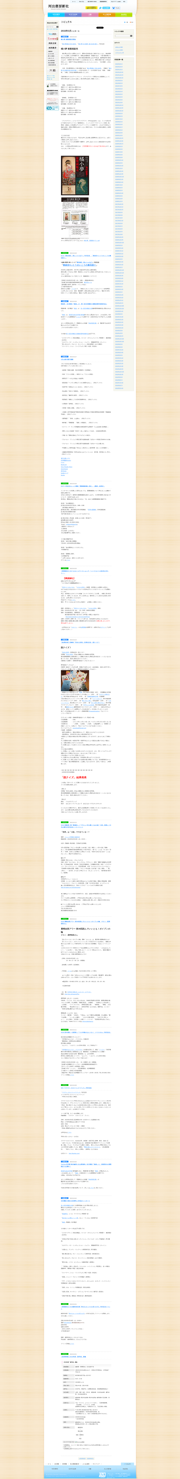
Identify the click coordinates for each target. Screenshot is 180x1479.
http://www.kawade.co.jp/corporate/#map (78, 616)
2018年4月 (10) (119, 193)
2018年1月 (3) (119, 201)
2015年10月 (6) (119, 275)
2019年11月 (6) (119, 141)
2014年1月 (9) (119, 333)
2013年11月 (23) (119, 338)
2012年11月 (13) (119, 371)
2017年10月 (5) (119, 209)
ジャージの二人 (97, 698)
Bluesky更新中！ (116, 7)
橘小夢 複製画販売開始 (68, 39)
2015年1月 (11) (119, 300)
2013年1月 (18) (119, 366)
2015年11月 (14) (119, 272)
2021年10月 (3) (119, 77)
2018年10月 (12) (119, 176)
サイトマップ (96, 1464)
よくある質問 (86, 1464)
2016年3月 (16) (119, 261)
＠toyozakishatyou (87, 1021)
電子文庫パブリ (65, 458)
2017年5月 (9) (119, 223)
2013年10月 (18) (119, 341)
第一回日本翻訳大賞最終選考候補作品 (77, 333)
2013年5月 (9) (119, 355)
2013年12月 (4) (119, 336)
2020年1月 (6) (119, 135)
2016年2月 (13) (119, 264)
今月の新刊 (56, 15)
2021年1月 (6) (119, 102)
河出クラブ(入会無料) (116, 1)
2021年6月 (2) (119, 88)
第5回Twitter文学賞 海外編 (76, 314)
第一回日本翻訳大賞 (86, 308)
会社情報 (57, 1464)
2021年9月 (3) (119, 80)
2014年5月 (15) (119, 322)
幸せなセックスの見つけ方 (77, 1313)
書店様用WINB (92, 1)
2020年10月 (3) (119, 110)
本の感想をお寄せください (52, 84)
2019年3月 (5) (119, 163)
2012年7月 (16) (119, 382)
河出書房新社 (58, 7)
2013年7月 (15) (119, 349)
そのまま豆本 (81, 587)
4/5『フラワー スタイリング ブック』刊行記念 (76, 1088)
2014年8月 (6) (119, 314)
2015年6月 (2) (119, 286)
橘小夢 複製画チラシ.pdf (92, 240)
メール (73, 288)
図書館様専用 (103, 1)
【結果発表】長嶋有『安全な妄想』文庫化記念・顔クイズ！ (80, 642)
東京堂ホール (88, 282)
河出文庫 (52, 43)
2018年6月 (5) (119, 187)
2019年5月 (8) (119, 157)
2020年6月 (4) (119, 121)
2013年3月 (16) (119, 360)
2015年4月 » (90, 1458)
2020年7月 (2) (119, 119)
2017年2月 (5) (119, 231)
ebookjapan (64, 469)
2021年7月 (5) (119, 86)
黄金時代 (65, 1214)
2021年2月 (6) (119, 99)
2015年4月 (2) (119, 292)
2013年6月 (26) (119, 352)
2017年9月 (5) (119, 212)
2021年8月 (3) (119, 83)
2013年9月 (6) (119, 344)
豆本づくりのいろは (68, 587)
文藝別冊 (52, 51)
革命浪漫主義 (92, 323)
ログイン (103, 627)
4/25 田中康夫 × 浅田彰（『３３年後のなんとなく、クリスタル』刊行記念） (86, 1032)
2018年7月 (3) (119, 185)
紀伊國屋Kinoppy (66, 460)
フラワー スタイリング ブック (71, 1092)
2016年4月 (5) (119, 259)
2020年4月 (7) (119, 127)
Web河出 (81, 1)
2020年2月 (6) (119, 132)
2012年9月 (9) (119, 377)
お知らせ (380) (119, 47)
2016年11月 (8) (119, 239)
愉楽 (75, 308)
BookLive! (64, 464)
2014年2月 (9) (119, 330)
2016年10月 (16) (119, 242)
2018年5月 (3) (119, 190)
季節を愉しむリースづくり (92, 1147)
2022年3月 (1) (119, 64)
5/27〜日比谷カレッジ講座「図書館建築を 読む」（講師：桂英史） (83, 486)
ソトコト (101, 1049)
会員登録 (83, 627)
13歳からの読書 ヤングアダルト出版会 (52, 108)
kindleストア (64, 473)
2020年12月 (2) (119, 105)
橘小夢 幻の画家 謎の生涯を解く (88, 44)
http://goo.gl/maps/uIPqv (72, 994)
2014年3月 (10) (119, 327)
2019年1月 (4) (119, 168)
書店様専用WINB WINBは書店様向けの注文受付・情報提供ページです (52, 92)
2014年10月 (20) (119, 308)
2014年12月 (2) (119, 303)
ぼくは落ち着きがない (97, 702)
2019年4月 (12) (119, 160)
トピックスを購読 (131, 22)
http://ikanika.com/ (74, 1153)
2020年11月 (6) (119, 108)
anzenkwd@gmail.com (79, 728)
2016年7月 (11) (119, 250)
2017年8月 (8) (119, 215)
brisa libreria (67, 1322)
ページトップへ (118, 1464)
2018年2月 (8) (119, 198)
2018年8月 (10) (119, 182)
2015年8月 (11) (119, 281)
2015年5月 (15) (119, 289)
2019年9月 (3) (119, 146)
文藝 (90, 15)
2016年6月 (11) (119, 253)
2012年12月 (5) (119, 369)
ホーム (73, 1)
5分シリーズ (52, 58)
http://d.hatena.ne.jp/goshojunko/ (70, 887)
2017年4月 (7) (119, 226)
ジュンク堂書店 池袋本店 (72, 837)
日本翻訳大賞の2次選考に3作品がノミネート (75, 1201)
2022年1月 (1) (119, 69)
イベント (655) (119, 50)
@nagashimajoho (94, 711)
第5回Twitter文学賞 (67, 1171)
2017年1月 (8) (119, 234)
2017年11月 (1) (119, 206)
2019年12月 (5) (119, 138)
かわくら (74, 627)
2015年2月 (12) (119, 297)
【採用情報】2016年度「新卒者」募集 (73, 1356)
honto (62, 462)
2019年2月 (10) (119, 165)
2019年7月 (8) (119, 152)
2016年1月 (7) (119, 267)
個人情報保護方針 (74, 1464)
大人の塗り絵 (106, 15)
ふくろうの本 (52, 54)
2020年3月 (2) (119, 130)
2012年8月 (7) (119, 380)
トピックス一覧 (126, 22)
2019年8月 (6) (119, 149)
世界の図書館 (92, 509)
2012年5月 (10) (119, 388)
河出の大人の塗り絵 (52, 39)
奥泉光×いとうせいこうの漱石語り (79, 265)
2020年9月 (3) (119, 113)
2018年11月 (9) (119, 174)
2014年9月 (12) (119, 311)
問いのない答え (86, 700)
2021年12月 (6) (119, 72)
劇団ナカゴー (70, 707)
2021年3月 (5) (119, 97)
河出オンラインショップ (52, 101)
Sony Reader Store (66, 467)
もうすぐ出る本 (73, 15)
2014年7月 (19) (119, 316)
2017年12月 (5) (119, 204)
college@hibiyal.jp (71, 524)
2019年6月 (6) (119, 154)
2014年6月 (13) (119, 319)
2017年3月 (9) (119, 228)
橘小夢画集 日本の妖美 (69, 44)
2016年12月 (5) (119, 237)
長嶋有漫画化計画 (92, 696)
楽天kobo (63, 471)
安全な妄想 (65, 652)
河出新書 (52, 48)
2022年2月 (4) (119, 66)
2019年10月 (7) (119, 143)
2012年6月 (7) (119, 385)
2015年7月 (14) (119, 283)
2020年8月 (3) (119, 116)
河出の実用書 (52, 63)
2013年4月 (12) (119, 358)
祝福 (80, 692)
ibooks (63, 475)
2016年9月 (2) (119, 245)
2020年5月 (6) (119, 124)
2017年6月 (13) (119, 220)
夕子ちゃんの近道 (88, 705)
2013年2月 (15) (119, 363)
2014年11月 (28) (119, 305)
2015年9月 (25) (119, 278)
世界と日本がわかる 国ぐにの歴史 (52, 56)
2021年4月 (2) (119, 94)
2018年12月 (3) (119, 171)
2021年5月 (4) (119, 91)
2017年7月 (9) (119, 217)
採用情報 (64, 1464)
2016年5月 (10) (119, 256)
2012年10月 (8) (119, 374)
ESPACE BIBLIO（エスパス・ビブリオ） (80, 992)
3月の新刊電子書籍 (67, 359)
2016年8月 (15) (119, 248)
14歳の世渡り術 (52, 65)
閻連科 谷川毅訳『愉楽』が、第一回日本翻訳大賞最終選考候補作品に (84, 304)
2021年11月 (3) (119, 75)
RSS (124, 1)
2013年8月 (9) (119, 347)
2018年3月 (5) (119, 196)
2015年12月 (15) (119, 270)
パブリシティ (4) (119, 52)
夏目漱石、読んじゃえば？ (85, 262)
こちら (78, 317)
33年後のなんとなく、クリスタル (72, 1049)
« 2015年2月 (82, 1458)
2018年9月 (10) (119, 179)
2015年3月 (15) (119, 294)
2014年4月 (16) (119, 325)
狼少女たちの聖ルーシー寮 (70, 1218)
